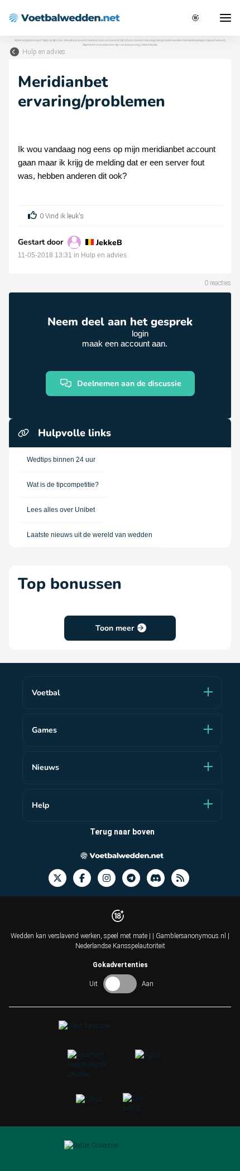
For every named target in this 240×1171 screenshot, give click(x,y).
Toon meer (114, 628)
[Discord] (159, 878)
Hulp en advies (43, 52)
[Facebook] (85, 878)
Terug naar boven (122, 831)
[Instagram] (110, 878)
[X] (61, 878)
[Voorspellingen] (183, 878)
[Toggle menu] (225, 18)
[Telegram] (134, 878)
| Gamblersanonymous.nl (190, 936)
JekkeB (109, 242)
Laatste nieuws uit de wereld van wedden (89, 535)
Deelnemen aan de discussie (129, 383)
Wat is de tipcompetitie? (63, 485)
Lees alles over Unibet (61, 510)
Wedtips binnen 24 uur (61, 459)
